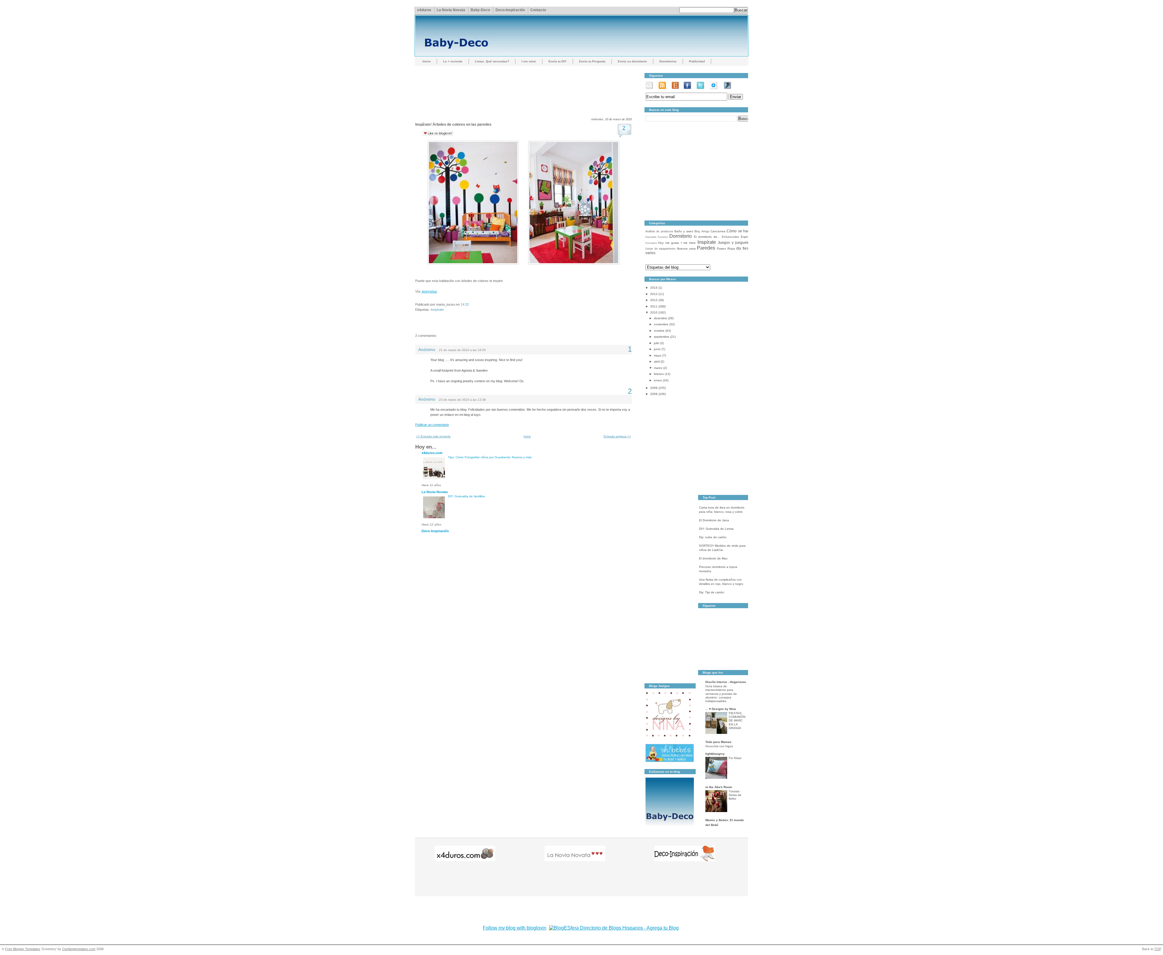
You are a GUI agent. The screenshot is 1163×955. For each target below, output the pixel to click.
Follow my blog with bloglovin (514, 927)
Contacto (538, 10)
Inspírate (437, 309)
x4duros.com (432, 453)
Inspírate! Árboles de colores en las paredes (453, 124)
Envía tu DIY (557, 61)
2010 (654, 312)
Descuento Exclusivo (656, 237)
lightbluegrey (715, 753)
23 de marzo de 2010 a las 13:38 (462, 399)
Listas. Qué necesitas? (492, 61)
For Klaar (735, 758)
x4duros (424, 10)
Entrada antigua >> (617, 436)
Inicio (426, 61)
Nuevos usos (686, 248)
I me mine (529, 61)
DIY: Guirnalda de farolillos (466, 496)
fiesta (747, 248)
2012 (654, 300)
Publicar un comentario (432, 424)
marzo (658, 368)
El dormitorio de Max (713, 558)
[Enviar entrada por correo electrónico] (470, 304)
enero (658, 380)
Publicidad (697, 61)
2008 (654, 394)
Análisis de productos (659, 231)
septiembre (661, 336)
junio (657, 349)
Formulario (651, 243)
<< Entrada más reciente (433, 436)
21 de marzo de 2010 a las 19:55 (462, 350)
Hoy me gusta (668, 242)
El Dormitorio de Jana (714, 520)
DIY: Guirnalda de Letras (716, 528)
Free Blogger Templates (22, 949)
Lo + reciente (452, 61)
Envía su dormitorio (632, 61)
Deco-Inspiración (510, 10)
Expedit (746, 236)
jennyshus (429, 291)
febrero (659, 374)
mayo (657, 355)
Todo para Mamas (718, 742)
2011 (654, 306)
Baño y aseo (683, 231)
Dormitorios (668, 61)
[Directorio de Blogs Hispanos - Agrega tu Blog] (614, 927)
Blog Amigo (701, 231)
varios (650, 253)
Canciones (718, 231)
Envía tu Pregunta (592, 61)
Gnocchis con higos (719, 746)
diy (738, 248)
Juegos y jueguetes (734, 242)
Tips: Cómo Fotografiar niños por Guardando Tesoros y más (490, 457)
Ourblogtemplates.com (78, 949)
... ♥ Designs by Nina (720, 709)
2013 (654, 294)
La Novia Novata (451, 10)
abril (657, 361)
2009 (654, 388)
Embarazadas (730, 236)
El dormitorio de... (707, 236)
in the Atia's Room (718, 787)
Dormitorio (680, 236)
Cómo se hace (739, 231)
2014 (654, 287)
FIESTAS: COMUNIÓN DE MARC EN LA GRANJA (737, 720)
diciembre (660, 318)
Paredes (706, 247)
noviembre (661, 324)
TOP (1157, 949)
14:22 (465, 304)
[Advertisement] (525, 86)
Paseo (721, 248)
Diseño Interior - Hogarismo (725, 682)
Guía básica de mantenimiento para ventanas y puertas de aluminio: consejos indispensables (721, 694)
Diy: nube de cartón (713, 537)
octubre (659, 330)
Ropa (731, 248)
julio (656, 343)
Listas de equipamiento (660, 248)
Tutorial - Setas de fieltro (735, 795)
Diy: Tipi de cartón (711, 592)
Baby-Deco (480, 10)
